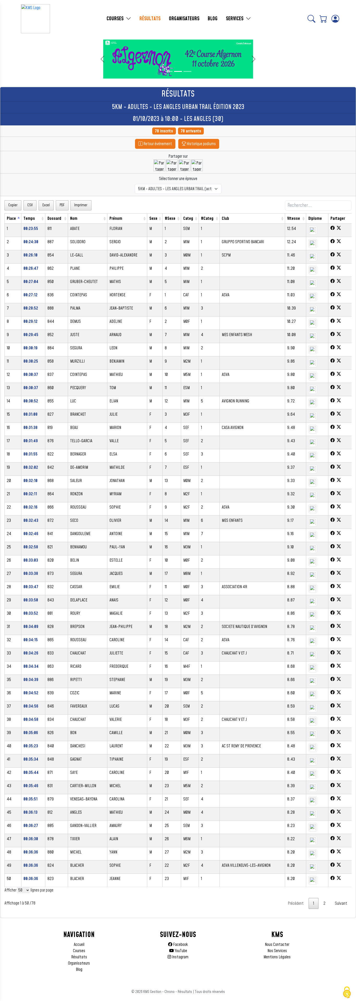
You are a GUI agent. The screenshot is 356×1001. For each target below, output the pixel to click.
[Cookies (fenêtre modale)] (347, 992)
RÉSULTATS (150, 18)
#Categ (207, 218)
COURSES (116, 18)
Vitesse (293, 218)
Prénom (115, 218)
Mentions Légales (277, 957)
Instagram (179, 957)
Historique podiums (201, 144)
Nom (73, 218)
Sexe (153, 218)
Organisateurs (79, 963)
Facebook (180, 944)
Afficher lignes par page (28, 890)
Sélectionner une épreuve (178, 179)
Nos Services (277, 951)
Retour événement (157, 144)
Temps (29, 218)
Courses (79, 951)
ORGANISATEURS (184, 18)
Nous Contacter (277, 944)
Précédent (296, 903)
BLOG (213, 18)
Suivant (341, 903)
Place (11, 218)
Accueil (79, 944)
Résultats (79, 957)
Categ (188, 218)
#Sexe (170, 218)
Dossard (54, 218)
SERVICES (235, 18)
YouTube (180, 951)
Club (225, 218)
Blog (79, 969)
